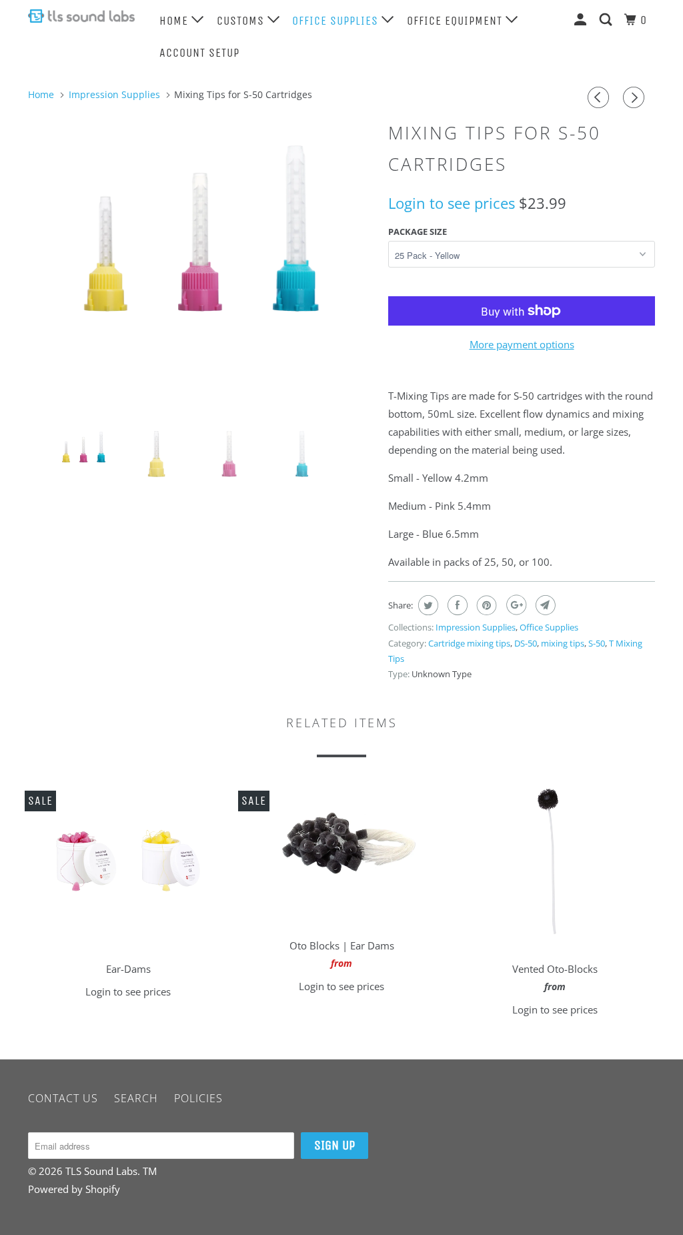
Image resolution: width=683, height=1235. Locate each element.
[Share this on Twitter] (426, 605)
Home (175, 20)
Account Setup (199, 52)
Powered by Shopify (74, 1189)
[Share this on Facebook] (456, 605)
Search (136, 1098)
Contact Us (63, 1098)
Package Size (417, 232)
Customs (242, 20)
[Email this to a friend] (544, 605)
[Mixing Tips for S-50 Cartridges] (201, 228)
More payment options (522, 344)
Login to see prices (451, 203)
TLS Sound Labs (101, 1171)
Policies (198, 1098)
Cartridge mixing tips (469, 643)
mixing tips (562, 643)
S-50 (596, 643)
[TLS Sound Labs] (81, 16)
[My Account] (582, 19)
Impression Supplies (476, 627)
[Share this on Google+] (514, 605)
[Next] (635, 97)
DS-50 (525, 643)
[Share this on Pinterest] (485, 605)
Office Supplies (337, 20)
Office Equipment (456, 20)
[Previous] (600, 97)
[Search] (607, 19)
